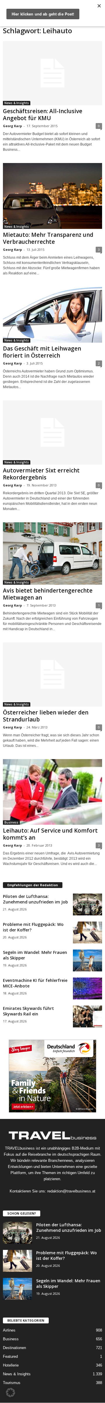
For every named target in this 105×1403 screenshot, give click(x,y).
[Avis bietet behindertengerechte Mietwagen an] (52, 553)
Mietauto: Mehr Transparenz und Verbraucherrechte (48, 238)
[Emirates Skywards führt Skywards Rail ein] (87, 1016)
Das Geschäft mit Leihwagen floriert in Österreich (42, 352)
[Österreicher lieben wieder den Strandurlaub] (52, 674)
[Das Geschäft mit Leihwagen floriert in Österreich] (52, 315)
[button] (10, 1392)
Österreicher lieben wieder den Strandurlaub (45, 716)
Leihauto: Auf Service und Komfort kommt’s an (50, 834)
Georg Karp (12, 126)
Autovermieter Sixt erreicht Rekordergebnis (41, 474)
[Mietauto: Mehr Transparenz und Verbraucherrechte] (52, 196)
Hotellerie (11, 1365)
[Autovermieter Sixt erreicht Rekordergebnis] (52, 432)
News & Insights (16, 103)
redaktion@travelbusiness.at (71, 1191)
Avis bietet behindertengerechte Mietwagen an (47, 594)
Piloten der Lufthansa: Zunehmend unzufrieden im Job (35, 899)
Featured (10, 1356)
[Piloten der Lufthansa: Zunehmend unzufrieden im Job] (87, 904)
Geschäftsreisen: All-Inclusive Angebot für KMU (42, 114)
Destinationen (14, 1348)
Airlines (9, 1330)
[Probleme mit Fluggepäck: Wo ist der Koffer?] (87, 932)
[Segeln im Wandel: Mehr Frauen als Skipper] (87, 960)
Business (11, 822)
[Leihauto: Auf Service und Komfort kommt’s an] (52, 792)
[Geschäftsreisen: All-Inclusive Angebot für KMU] (52, 73)
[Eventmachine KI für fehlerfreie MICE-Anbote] (87, 988)
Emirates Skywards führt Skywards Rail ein (28, 1011)
